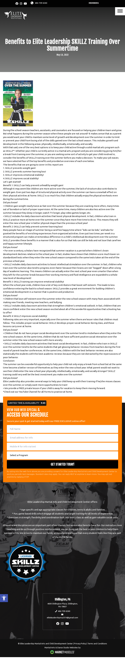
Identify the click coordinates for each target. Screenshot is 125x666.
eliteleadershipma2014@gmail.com (62, 617)
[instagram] (21, 3)
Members (94, 3)
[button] (4, 598)
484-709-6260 (41, 3)
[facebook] (17, 3)
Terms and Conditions (97, 643)
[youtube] (25, 3)
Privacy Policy (80, 643)
